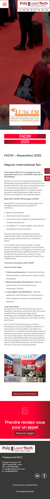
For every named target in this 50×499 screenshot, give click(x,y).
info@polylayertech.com (14, 469)
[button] (4, 4)
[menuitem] (20, 10)
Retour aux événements (25, 393)
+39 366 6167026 (11, 471)
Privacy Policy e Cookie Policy (25, 485)
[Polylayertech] (34, 4)
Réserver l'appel (25, 433)
